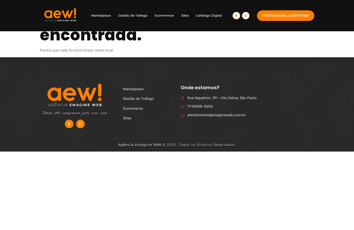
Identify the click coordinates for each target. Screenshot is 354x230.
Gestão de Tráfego (132, 15)
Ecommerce (164, 15)
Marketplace (101, 15)
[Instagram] (245, 15)
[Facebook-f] (69, 124)
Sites (185, 15)
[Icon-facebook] (236, 15)
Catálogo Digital (209, 15)
